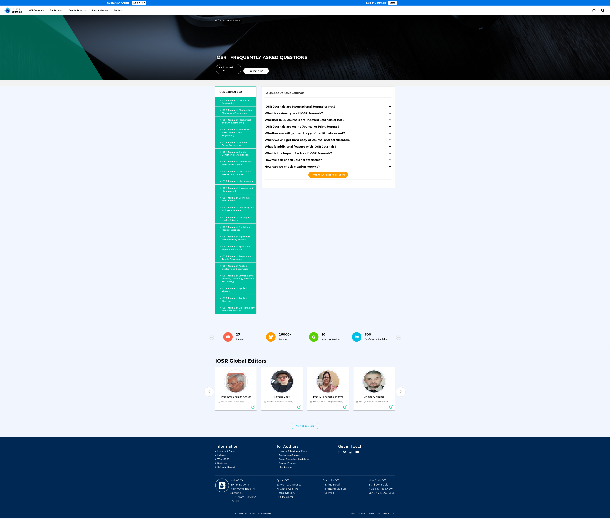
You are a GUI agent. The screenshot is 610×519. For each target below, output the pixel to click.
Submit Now (138, 3)
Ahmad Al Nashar (374, 396)
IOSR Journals (36, 10)
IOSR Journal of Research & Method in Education (236, 173)
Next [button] (387, 338)
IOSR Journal (226, 20)
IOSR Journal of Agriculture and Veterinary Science (236, 238)
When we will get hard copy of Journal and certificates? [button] (307, 140)
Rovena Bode (282, 396)
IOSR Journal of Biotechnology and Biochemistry (238, 309)
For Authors (56, 10)
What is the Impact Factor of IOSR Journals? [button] (298, 153)
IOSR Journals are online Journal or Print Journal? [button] (302, 126)
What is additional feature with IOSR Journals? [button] (300, 146)
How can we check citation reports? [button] (292, 166)
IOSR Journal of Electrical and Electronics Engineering (237, 111)
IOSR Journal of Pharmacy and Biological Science (238, 209)
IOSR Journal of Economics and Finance (236, 199)
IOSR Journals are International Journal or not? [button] (300, 106)
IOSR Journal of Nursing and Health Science (236, 218)
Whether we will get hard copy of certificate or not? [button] (305, 133)
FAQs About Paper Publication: (328, 175)
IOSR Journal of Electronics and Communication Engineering (236, 132)
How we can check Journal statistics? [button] (293, 160)
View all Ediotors (305, 426)
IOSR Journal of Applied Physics (234, 289)
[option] (305, 3)
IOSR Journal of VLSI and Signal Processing (235, 143)
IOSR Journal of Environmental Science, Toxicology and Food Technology (238, 278)
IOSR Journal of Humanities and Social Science (236, 163)
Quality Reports (76, 10)
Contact (118, 10)
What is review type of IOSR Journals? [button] (294, 113)
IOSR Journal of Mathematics (237, 181)
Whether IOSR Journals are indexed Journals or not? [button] (304, 120)
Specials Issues (100, 10)
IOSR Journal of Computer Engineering (236, 101)
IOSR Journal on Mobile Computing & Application (235, 153)
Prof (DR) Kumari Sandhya (328, 396)
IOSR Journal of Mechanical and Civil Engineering (236, 121)
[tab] (328, 93)
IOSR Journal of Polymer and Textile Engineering (237, 257)
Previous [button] (222, 338)
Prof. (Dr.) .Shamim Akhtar (236, 396)
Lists (392, 3)
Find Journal (226, 67)
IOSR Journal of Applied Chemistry (234, 299)
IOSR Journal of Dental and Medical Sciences (236, 228)
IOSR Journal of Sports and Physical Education (236, 248)
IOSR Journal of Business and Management (237, 189)
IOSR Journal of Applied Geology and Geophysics (235, 267)
